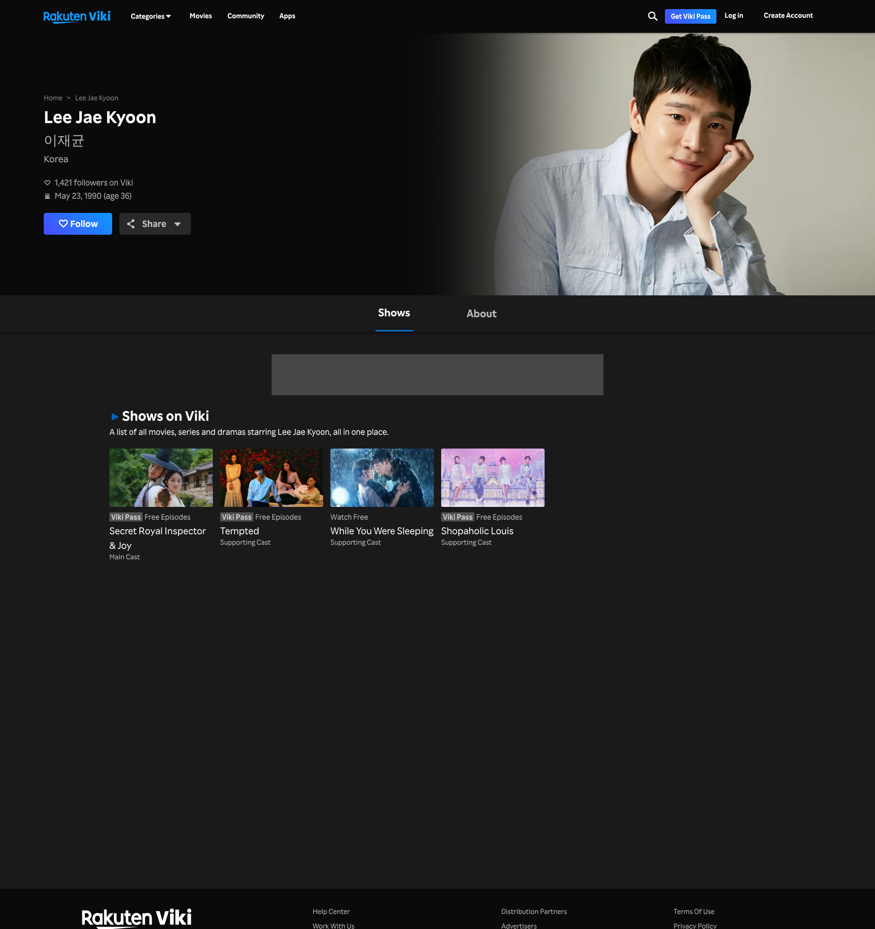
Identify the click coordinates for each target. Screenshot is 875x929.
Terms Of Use (694, 911)
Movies (201, 16)
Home (53, 97)
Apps (287, 16)
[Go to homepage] (77, 16)
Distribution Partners (534, 911)
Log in (734, 15)
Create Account (788, 15)
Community (245, 16)
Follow (84, 223)
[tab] (394, 313)
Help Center (331, 911)
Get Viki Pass (690, 16)
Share (154, 223)
